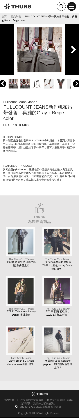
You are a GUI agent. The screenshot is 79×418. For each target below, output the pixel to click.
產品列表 (16, 16)
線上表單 (56, 407)
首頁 (4, 16)
